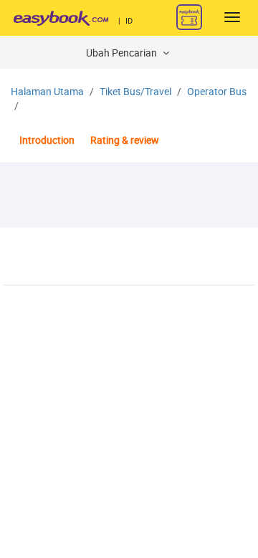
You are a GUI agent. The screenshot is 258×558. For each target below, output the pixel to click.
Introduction (47, 140)
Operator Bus (217, 92)
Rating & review (124, 140)
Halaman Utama (47, 92)
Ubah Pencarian (122, 53)
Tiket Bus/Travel (135, 92)
